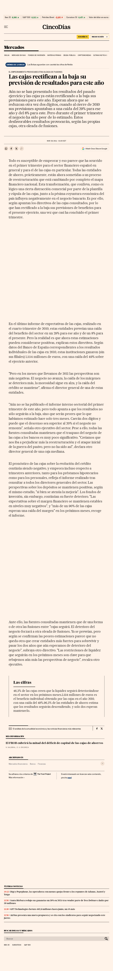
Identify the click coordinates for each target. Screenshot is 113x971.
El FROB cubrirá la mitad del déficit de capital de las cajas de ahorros (54, 743)
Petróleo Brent (48, 17)
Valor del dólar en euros (98, 17)
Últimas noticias (100, 55)
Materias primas (54, 55)
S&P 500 (26, 17)
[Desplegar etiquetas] (102, 763)
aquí (70, 777)
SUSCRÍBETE (83, 37)
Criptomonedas (84, 55)
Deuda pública (69, 55)
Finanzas (42, 764)
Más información (16, 777)
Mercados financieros (18, 764)
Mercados (14, 47)
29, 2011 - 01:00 (56, 141)
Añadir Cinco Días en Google (96, 149)
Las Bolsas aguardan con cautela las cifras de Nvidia (50, 64)
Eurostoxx (16, 945)
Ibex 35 (8, 17)
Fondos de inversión (36, 55)
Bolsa (7, 55)
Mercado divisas (19, 55)
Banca (32, 764)
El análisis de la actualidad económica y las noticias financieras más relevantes (47, 729)
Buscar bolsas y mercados (18, 931)
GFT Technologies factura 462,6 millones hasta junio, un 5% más (42, 909)
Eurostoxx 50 (72, 17)
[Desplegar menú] (6, 27)
